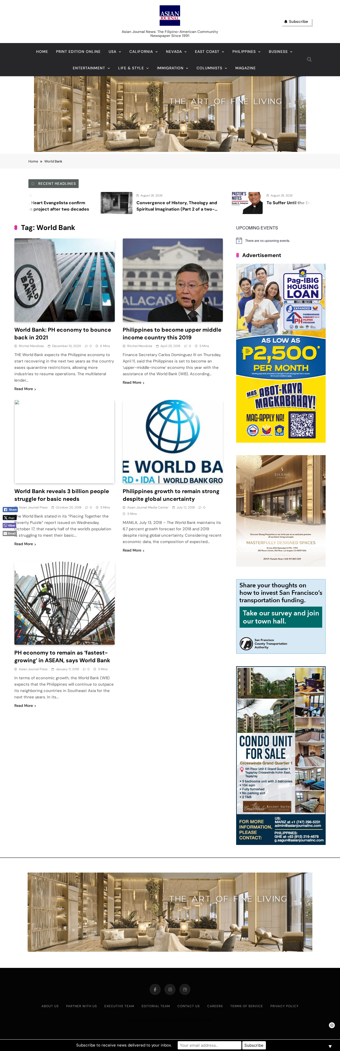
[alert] (281, 240)
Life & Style (131, 68)
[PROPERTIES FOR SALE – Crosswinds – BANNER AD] (281, 843)
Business (278, 51)
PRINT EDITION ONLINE (78, 51)
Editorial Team (156, 1006)
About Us (50, 1006)
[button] (12, 542)
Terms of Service (246, 1006)
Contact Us (188, 1006)
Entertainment (89, 68)
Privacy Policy (284, 1006)
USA (112, 51)
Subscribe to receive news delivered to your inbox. (124, 1045)
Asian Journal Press (33, 507)
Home (42, 51)
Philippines (244, 51)
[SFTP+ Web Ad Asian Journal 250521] (281, 652)
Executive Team (119, 1006)
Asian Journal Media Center (147, 507)
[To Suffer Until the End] (153, 203)
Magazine (245, 68)
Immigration (170, 68)
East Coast (207, 51)
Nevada (174, 51)
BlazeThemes (199, 1020)
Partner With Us (81, 1006)
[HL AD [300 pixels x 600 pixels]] (281, 441)
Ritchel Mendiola (31, 346)
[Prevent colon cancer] (244, 203)
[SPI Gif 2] (170, 150)
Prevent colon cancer (287, 203)
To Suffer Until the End (196, 203)
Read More (23, 388)
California (141, 51)
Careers (215, 1006)
